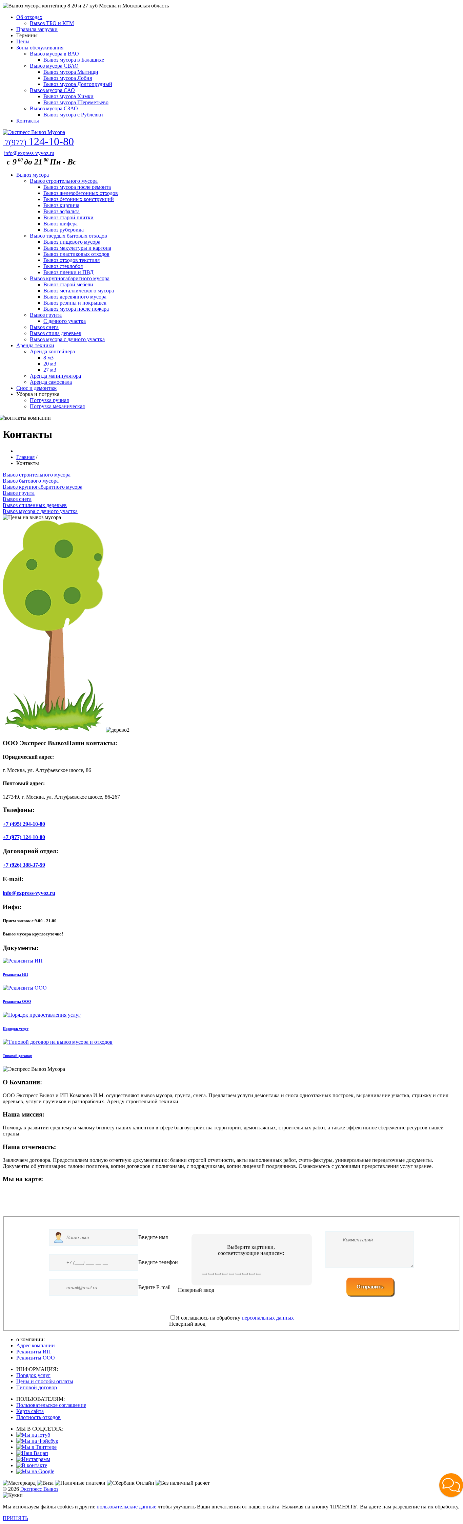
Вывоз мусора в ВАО (54, 54)
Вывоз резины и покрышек (74, 303)
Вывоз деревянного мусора (74, 297)
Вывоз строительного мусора (64, 181)
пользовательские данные (126, 1506)
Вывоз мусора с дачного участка (67, 339)
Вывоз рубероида (63, 230)
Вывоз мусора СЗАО (54, 108)
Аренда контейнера (52, 351)
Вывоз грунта (46, 315)
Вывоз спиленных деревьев (35, 505)
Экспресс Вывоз (39, 1489)
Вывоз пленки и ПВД (68, 272)
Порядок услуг (33, 1375)
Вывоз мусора (32, 175)
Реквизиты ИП (33, 1351)
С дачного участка (64, 321)
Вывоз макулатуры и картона (77, 248)
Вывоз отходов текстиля (71, 260)
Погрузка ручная (49, 400)
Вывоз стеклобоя (63, 266)
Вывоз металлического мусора (78, 290)
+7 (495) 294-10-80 (24, 824)
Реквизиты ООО (35, 1358)
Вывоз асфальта (61, 211)
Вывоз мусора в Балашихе (73, 60)
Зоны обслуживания (39, 47)
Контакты (27, 121)
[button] (451, 1485)
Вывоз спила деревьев (55, 333)
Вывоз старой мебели (68, 284)
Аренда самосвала (51, 382)
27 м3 (49, 370)
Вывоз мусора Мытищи (70, 72)
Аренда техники (35, 345)
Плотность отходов (38, 1417)
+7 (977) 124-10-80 (24, 837)
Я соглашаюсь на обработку (235, 1318)
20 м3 (49, 364)
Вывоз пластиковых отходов (76, 254)
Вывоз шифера (60, 223)
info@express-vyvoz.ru (29, 153)
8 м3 (48, 357)
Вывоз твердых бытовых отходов (68, 236)
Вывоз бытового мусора (31, 481)
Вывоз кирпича (61, 205)
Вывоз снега (44, 327)
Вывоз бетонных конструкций (78, 199)
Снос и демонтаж (36, 388)
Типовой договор (36, 1387)
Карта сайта (30, 1411)
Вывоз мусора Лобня (67, 78)
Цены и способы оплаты (44, 1381)
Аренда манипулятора (55, 376)
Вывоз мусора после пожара (76, 309)
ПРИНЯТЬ (15, 1518)
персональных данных (268, 1318)
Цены (22, 41)
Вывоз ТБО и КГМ (52, 23)
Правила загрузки (37, 29)
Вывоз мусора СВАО (54, 66)
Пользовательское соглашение (51, 1405)
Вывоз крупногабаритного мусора (69, 278)
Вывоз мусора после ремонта (77, 187)
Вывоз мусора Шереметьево (75, 102)
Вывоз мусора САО (52, 90)
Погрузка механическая (57, 406)
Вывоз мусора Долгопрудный (77, 84)
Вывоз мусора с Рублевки (73, 114)
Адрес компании (35, 1345)
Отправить (370, 1286)
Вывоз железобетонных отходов (80, 193)
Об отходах (29, 17)
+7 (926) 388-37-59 (24, 865)
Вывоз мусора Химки (68, 96)
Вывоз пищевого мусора (71, 242)
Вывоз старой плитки (68, 217)
